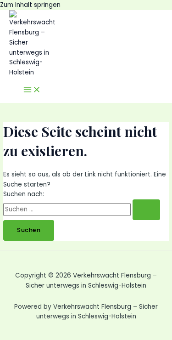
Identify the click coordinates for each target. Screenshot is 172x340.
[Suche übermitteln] (146, 209)
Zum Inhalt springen (30, 4)
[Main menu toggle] (32, 90)
